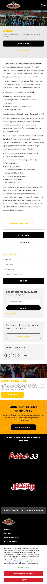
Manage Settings (23, 567)
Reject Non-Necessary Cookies (23, 573)
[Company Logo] (13, 5)
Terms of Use (13, 563)
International (10, 541)
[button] (23, 44)
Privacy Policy (18, 561)
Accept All (23, 580)
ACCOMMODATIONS (11, 537)
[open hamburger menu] (2, 5)
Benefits (7, 529)
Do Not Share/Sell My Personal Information (23, 510)
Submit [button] (23, 308)
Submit (23, 281)
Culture (7, 533)
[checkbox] (23, 50)
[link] (11, 314)
